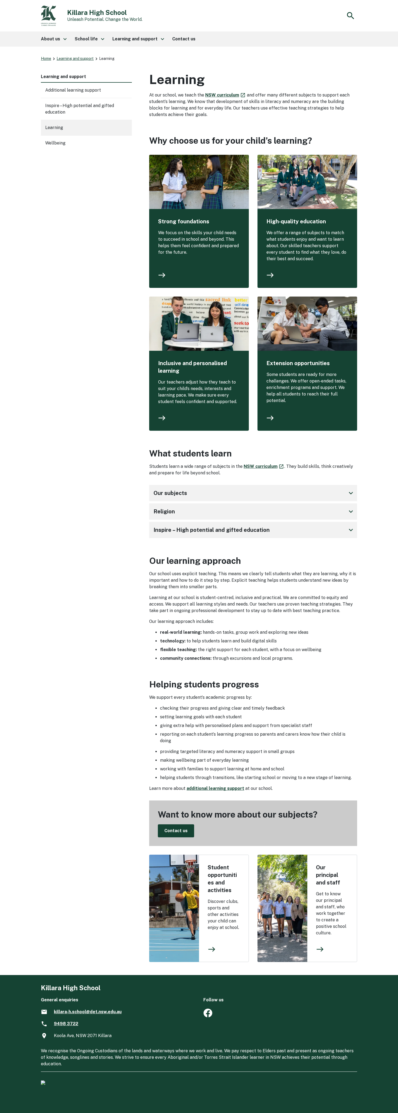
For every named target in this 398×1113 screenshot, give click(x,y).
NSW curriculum (225, 95)
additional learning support (215, 788)
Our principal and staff (328, 875)
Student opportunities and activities (222, 878)
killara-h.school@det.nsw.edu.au (88, 1011)
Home (46, 58)
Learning (54, 127)
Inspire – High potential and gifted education (254, 530)
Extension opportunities (298, 363)
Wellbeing (55, 143)
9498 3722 (66, 1023)
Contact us (176, 830)
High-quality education (296, 221)
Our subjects (254, 493)
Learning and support (75, 58)
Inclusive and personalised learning (192, 367)
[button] (53, 39)
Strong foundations (183, 221)
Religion (254, 511)
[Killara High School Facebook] (207, 1015)
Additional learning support (73, 90)
